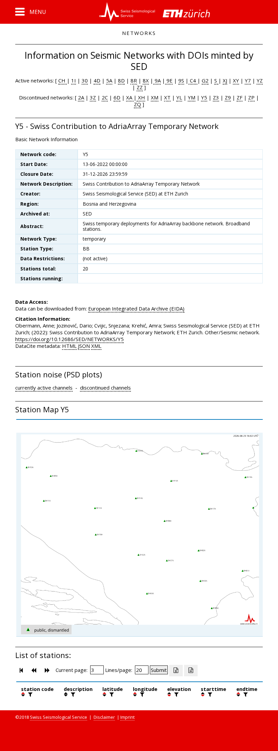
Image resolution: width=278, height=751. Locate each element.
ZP (251, 97)
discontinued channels (105, 387)
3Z (93, 97)
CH (62, 80)
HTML (69, 345)
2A (81, 97)
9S (181, 80)
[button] (30, 12)
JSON (84, 345)
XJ (225, 80)
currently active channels (44, 387)
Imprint (127, 717)
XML (96, 345)
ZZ (140, 87)
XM (154, 97)
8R (134, 80)
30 (85, 80)
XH (141, 97)
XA (130, 97)
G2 (205, 80)
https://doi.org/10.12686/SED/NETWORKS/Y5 (69, 339)
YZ (260, 80)
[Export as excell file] (176, 670)
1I (73, 80)
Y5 (204, 97)
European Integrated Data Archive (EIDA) (136, 308)
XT (167, 97)
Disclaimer (104, 717)
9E (169, 80)
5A (109, 80)
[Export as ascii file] (191, 670)
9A (157, 80)
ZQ (137, 104)
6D (117, 97)
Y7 (248, 80)
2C (105, 97)
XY (236, 80)
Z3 (216, 97)
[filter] (29, 694)
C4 (192, 80)
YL (179, 97)
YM (191, 97)
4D (97, 80)
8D (121, 80)
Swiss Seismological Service (58, 717)
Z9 (228, 97)
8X (146, 80)
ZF (239, 97)
